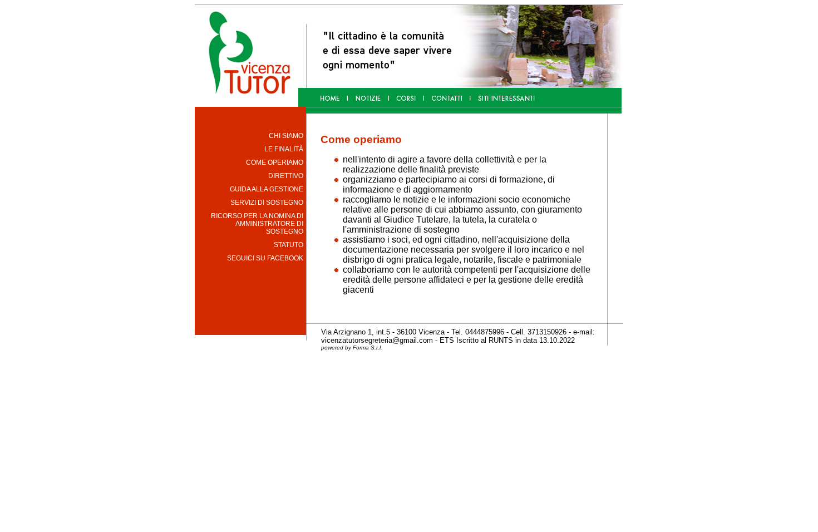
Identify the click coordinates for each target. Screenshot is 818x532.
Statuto (288, 245)
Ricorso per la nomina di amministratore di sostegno (257, 223)
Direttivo (285, 176)
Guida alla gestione (266, 189)
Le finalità (283, 149)
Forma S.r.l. (367, 347)
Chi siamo (286, 136)
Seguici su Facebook (265, 258)
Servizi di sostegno (266, 202)
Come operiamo (274, 162)
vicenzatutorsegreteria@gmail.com (377, 340)
